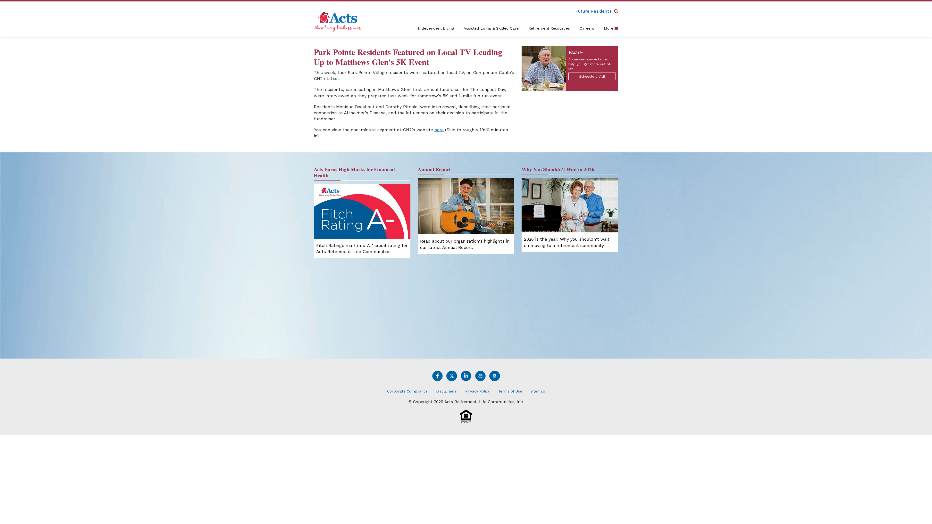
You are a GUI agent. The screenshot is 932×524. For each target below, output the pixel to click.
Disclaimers (446, 391)
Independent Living (436, 28)
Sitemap (538, 391)
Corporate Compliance (407, 391)
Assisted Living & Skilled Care (491, 28)
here (439, 129)
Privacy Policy (477, 391)
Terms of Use (510, 391)
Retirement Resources (549, 28)
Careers (587, 28)
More (609, 28)
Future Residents (593, 11)
